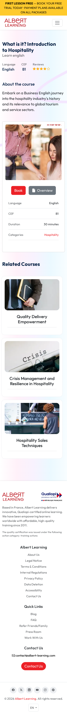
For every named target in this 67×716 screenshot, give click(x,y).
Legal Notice (33, 560)
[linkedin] (29, 690)
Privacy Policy (33, 578)
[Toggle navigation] (57, 22)
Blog (33, 614)
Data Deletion (33, 584)
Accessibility (33, 590)
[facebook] (13, 690)
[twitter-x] (21, 690)
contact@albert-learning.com (35, 655)
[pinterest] (53, 690)
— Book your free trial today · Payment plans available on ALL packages (33, 7)
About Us (33, 554)
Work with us (33, 637)
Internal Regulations (33, 572)
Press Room (33, 632)
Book (18, 190)
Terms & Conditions (33, 566)
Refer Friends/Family (33, 626)
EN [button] (32, 708)
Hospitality (51, 235)
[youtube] (37, 690)
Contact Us (33, 596)
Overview (44, 190)
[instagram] (45, 690)
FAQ (33, 620)
